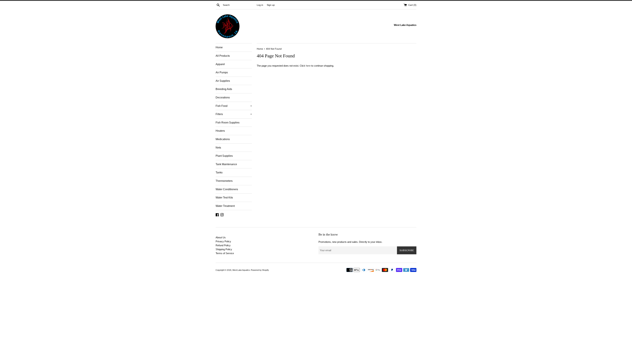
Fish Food (234, 105)
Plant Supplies (224, 155)
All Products (223, 55)
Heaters (220, 130)
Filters (234, 114)
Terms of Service (225, 253)
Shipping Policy (224, 249)
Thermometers (224, 180)
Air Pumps (222, 72)
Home (219, 47)
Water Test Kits (224, 197)
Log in (260, 5)
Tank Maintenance (226, 164)
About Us (221, 237)
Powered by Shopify (260, 270)
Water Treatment (225, 206)
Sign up (271, 5)
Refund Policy (223, 245)
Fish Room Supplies (227, 122)
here (308, 65)
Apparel (220, 64)
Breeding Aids (224, 89)
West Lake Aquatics (241, 270)
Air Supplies (223, 80)
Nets (218, 147)
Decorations (223, 97)
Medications (223, 139)
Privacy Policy (223, 241)
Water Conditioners (227, 189)
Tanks (219, 172)
